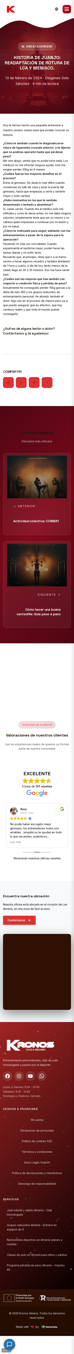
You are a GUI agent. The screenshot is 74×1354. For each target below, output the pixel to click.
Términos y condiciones (37, 1151)
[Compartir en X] (47, 382)
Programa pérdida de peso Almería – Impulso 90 (36, 1267)
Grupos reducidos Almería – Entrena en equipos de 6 (32, 1227)
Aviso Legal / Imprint (37, 1162)
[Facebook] (7, 1076)
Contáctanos (16, 920)
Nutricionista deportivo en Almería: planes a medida (34, 1242)
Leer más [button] (15, 842)
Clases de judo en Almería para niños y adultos (37, 1254)
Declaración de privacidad (37, 1130)
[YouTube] (30, 1076)
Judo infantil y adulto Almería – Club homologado (29, 1212)
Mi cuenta (37, 1119)
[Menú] (67, 9)
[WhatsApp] (41, 1076)
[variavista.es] (49, 1326)
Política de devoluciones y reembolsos (37, 1173)
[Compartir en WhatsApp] (21, 382)
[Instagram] (19, 1076)
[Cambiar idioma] (56, 9)
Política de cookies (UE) (37, 1141)
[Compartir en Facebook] (8, 382)
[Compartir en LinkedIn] (34, 382)
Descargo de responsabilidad (37, 1183)
